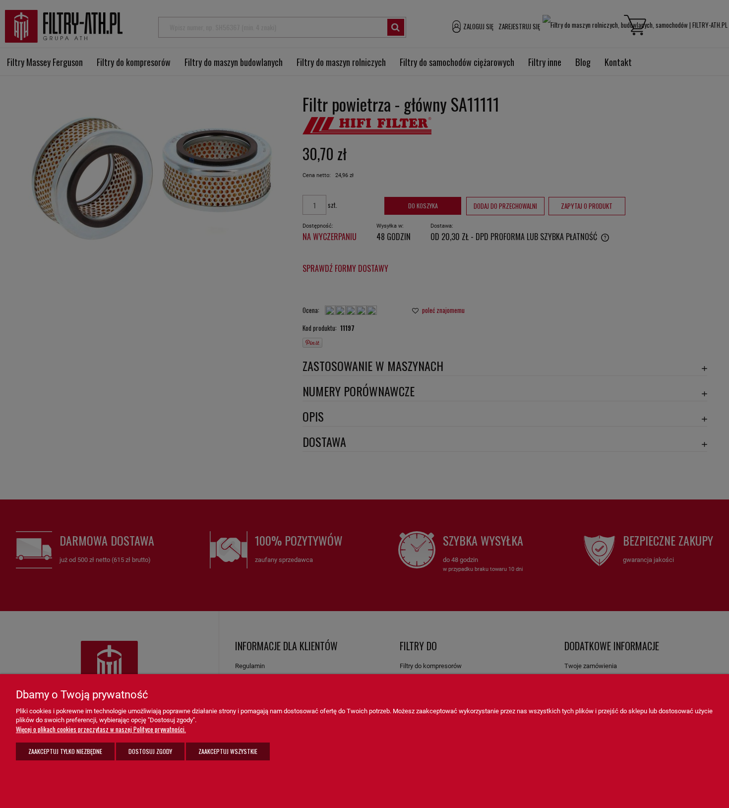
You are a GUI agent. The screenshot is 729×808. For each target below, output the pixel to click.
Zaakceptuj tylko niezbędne (65, 751)
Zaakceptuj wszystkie (227, 751)
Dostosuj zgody (150, 751)
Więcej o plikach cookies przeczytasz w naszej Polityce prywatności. (101, 729)
